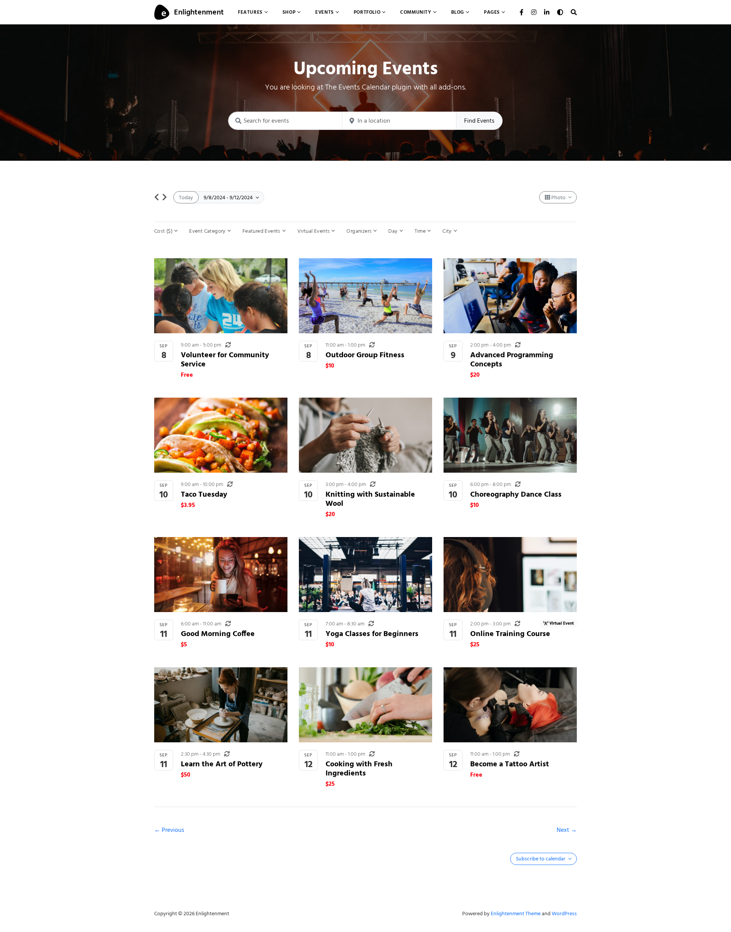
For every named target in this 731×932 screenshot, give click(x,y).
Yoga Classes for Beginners (372, 633)
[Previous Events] (156, 197)
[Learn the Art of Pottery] (220, 704)
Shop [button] (289, 12)
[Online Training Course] (510, 574)
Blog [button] (457, 12)
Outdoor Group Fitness (365, 354)
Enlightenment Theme (516, 913)
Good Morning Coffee (218, 633)
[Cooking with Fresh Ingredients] (365, 704)
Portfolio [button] (367, 12)
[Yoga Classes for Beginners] (365, 574)
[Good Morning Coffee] (220, 574)
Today (186, 197)
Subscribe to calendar (541, 858)
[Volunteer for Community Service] (220, 295)
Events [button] (324, 12)
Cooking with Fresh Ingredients (359, 768)
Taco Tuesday (204, 494)
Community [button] (415, 12)
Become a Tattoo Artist (509, 764)
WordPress (564, 913)
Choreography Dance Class (516, 494)
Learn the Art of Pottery (222, 764)
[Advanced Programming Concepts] (510, 295)
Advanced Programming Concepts (511, 359)
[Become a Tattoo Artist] (510, 704)
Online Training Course (510, 633)
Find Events (479, 120)
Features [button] (250, 12)
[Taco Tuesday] (220, 435)
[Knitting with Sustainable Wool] (365, 435)
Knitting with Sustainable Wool (370, 499)
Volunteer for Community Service (225, 359)
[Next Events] (164, 197)
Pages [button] (492, 12)
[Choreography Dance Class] (510, 435)
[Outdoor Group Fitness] (365, 295)
